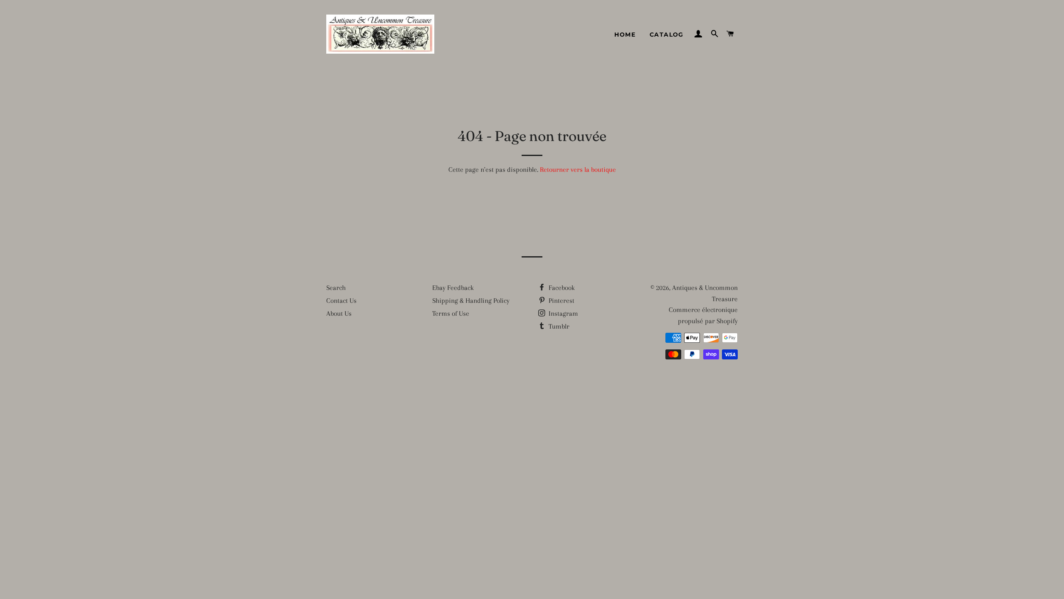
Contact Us (341, 300)
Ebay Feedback (453, 288)
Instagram (562, 313)
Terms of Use (450, 313)
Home (624, 34)
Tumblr (558, 326)
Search (336, 288)
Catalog (667, 34)
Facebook (561, 288)
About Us (339, 313)
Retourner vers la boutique (578, 169)
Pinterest (560, 300)
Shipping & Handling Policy (471, 300)
